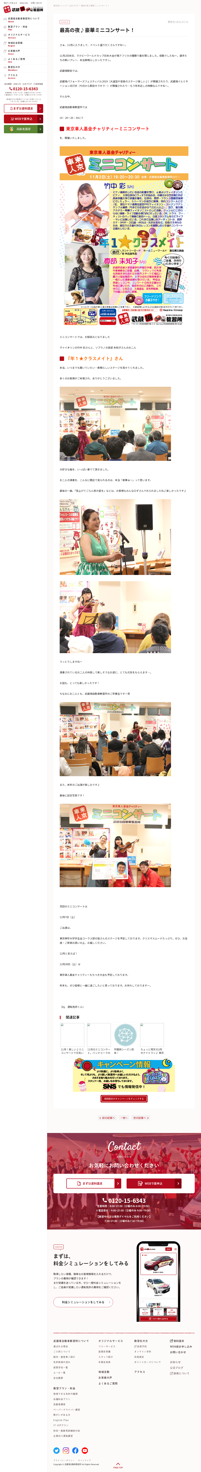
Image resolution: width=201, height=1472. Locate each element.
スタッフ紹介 (105, 1357)
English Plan (61, 1420)
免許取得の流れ (62, 1362)
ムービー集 (59, 1373)
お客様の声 (105, 1377)
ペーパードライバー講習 (66, 1410)
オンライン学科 (142, 1352)
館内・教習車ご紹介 (64, 1357)
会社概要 (8, 84)
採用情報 (39, 84)
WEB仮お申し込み (181, 1346)
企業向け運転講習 (63, 1436)
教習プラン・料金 (64, 1388)
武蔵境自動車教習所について (71, 1341)
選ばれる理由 (60, 1346)
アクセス (139, 1372)
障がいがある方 (10, 3)
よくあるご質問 (108, 1383)
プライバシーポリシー (64, 1460)
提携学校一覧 (60, 1367)
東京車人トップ (60, 6)
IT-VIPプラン (61, 1425)
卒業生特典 (104, 1362)
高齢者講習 (59, 1404)
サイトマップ (84, 1460)
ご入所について (62, 1352)
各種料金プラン (62, 1399)
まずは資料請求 (92, 1183)
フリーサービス (107, 1346)
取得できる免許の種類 (65, 1394)
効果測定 (139, 1357)
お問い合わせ (36, 3)
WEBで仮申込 (153, 1183)
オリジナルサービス (110, 1341)
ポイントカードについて (147, 1362)
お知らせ (17, 84)
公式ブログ (27, 84)
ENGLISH (24, 3)
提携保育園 (104, 1352)
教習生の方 (141, 1341)
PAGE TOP (118, 1468)
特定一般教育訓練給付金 (66, 1431)
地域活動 (103, 1372)
